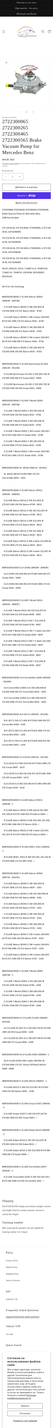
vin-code (9, 1334)
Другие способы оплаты (26, 202)
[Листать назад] (20, 112)
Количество (7, 171)
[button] (3, 31)
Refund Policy (11, 1267)
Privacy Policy (12, 1260)
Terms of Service (13, 1280)
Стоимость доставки (10, 163)
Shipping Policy (12, 1273)
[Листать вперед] (33, 112)
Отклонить (25, 1413)
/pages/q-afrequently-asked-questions (22, 1316)
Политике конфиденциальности (21, 1397)
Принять (25, 1405)
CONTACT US (12, 1299)
